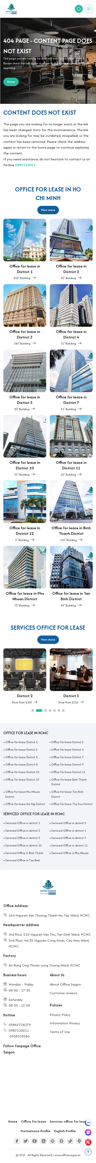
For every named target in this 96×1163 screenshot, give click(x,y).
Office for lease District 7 (67, 757)
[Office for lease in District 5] (24, 380)
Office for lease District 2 (67, 742)
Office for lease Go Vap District (25, 804)
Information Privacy (65, 1023)
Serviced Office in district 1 (22, 823)
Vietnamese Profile (35, 1130)
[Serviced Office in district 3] (71, 676)
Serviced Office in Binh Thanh (24, 853)
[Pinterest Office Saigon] (52, 1141)
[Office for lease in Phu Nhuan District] (24, 577)
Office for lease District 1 (21, 742)
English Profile (65, 1130)
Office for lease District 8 (21, 764)
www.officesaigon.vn (67, 1155)
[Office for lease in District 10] (24, 446)
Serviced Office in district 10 (23, 845)
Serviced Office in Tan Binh (22, 860)
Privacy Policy (60, 1014)
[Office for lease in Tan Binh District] (71, 577)
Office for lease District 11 (68, 772)
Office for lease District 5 (21, 757)
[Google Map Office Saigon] (79, 1141)
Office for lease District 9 (67, 764)
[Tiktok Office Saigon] (70, 1141)
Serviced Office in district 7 (68, 838)
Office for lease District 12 (22, 779)
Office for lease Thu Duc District (71, 804)
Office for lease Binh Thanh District (69, 782)
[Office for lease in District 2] (71, 250)
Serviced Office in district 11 (69, 845)
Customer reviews (63, 993)
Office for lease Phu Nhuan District (22, 794)
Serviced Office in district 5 (22, 838)
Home (12, 1121)
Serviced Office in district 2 (68, 823)
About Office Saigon (65, 984)
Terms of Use (60, 1031)
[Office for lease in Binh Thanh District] (71, 511)
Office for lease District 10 (22, 772)
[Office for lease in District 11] (71, 446)
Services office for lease (69, 1121)
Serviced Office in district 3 (22, 830)
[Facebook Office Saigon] (16, 1141)
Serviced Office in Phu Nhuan (70, 853)
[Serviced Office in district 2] (24, 676)
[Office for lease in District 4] (71, 315)
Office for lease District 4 (67, 750)
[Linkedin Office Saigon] (43, 1141)
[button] (32, 710)
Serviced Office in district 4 (68, 830)
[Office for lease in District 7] (71, 380)
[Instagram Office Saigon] (61, 1141)
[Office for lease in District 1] (24, 250)
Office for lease (33, 1121)
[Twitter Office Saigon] (25, 1141)
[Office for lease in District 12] (24, 511)
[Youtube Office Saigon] (34, 1141)
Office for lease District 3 (21, 750)
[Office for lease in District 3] (24, 315)
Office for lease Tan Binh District (67, 794)
